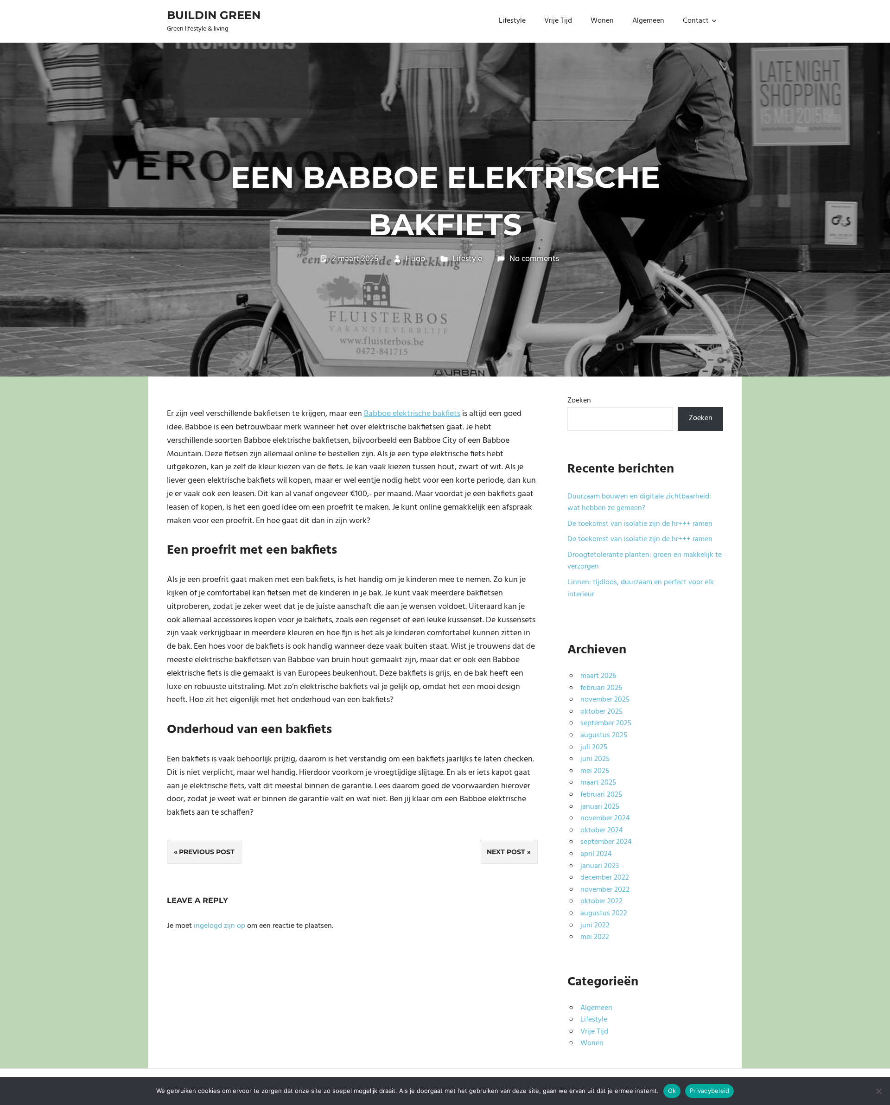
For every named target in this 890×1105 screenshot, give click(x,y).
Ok (672, 1090)
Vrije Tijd (558, 21)
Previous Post (207, 852)
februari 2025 (601, 795)
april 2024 (596, 854)
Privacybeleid (709, 1090)
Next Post (506, 852)
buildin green (214, 15)
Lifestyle (512, 21)
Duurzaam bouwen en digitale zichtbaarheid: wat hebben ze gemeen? (639, 503)
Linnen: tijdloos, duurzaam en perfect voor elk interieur (640, 588)
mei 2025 (594, 771)
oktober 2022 (601, 901)
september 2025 (605, 723)
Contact (696, 21)
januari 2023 (599, 866)
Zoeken (579, 401)
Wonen (602, 21)
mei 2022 (594, 937)
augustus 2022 (603, 913)
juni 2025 (595, 759)
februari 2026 (601, 688)
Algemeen (648, 21)
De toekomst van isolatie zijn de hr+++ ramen (639, 524)
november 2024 (605, 818)
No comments (534, 259)
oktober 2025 (601, 712)
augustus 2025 (603, 735)
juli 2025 (593, 747)
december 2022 (604, 878)
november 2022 (604, 890)
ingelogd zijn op (219, 926)
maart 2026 (598, 676)
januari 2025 (599, 807)
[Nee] (878, 1091)
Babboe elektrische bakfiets (412, 414)
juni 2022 (595, 926)
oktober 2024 (601, 830)
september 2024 (606, 842)
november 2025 (604, 700)
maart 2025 (598, 783)
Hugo (415, 259)
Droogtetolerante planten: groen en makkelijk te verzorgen (644, 561)
